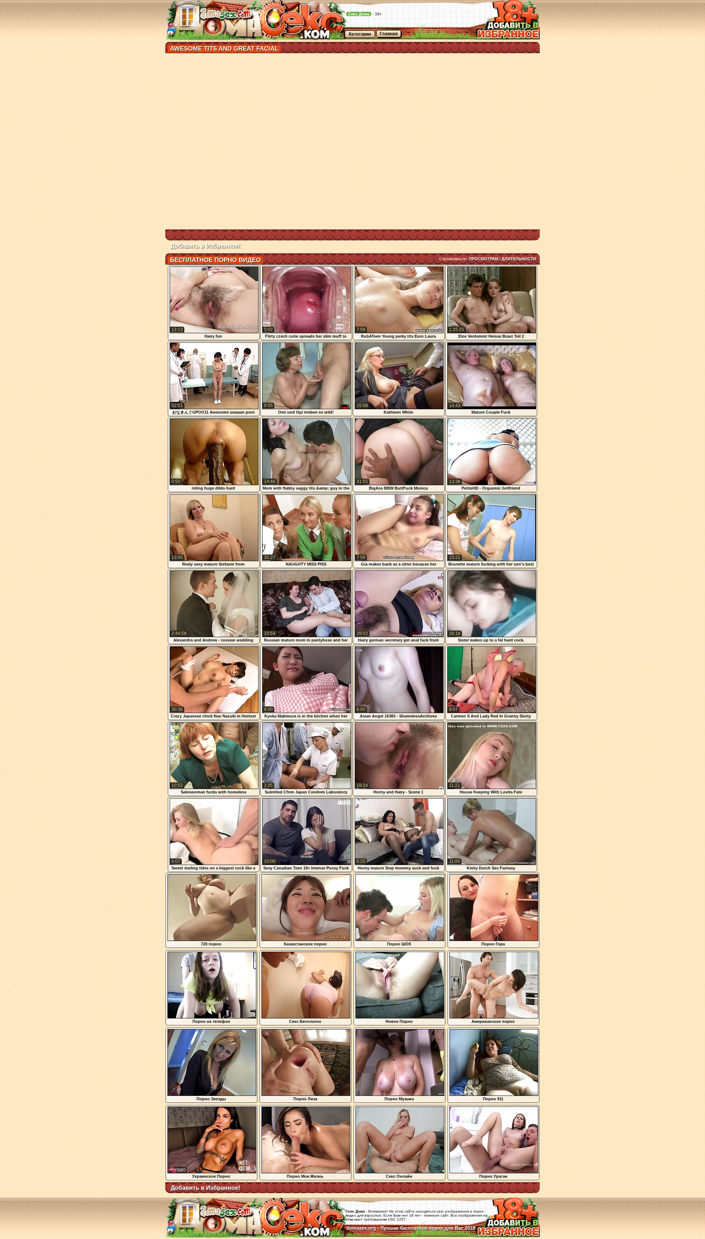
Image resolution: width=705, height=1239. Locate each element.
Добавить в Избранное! (205, 246)
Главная (389, 33)
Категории (360, 34)
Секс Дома (358, 14)
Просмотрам (483, 259)
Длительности (519, 259)
